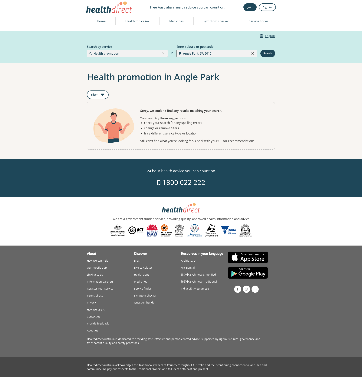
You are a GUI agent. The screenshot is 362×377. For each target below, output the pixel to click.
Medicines (176, 21)
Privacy (91, 302)
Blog (137, 260)
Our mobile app (97, 267)
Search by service (99, 47)
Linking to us (95, 274)
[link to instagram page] (246, 289)
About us (92, 330)
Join (250, 7)
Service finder (258, 21)
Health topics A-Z (137, 21)
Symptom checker (216, 21)
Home (101, 21)
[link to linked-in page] (255, 289)
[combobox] (183, 12)
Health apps (141, 274)
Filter (100, 95)
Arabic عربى (188, 260)
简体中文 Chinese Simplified (198, 274)
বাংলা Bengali (188, 267)
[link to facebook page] (237, 289)
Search (267, 53)
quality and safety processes (121, 343)
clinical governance (242, 339)
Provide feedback (98, 323)
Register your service (100, 288)
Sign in (267, 7)
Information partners (100, 281)
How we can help (97, 260)
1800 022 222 (183, 182)
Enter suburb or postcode (194, 47)
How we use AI (96, 309)
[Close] (163, 53)
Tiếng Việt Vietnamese (195, 288)
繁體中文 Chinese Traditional (199, 281)
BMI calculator (143, 267)
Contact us (93, 316)
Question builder (145, 302)
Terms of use (95, 295)
